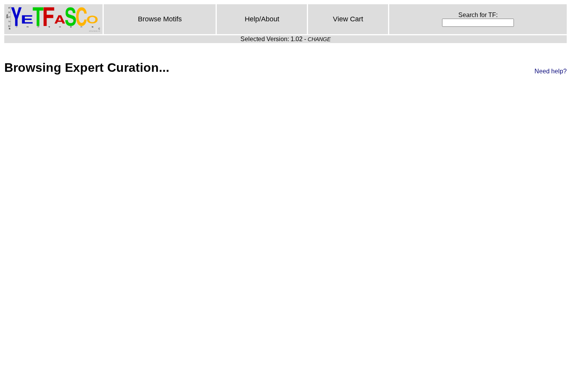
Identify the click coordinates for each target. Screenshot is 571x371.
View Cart (348, 19)
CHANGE (319, 39)
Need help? (550, 71)
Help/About (262, 19)
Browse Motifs (160, 19)
